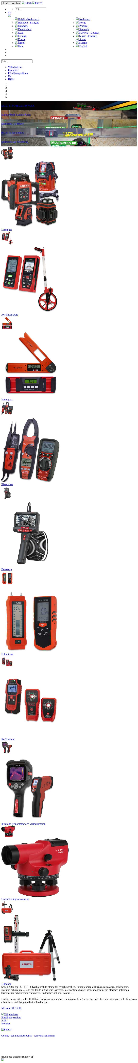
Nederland (84, 19)
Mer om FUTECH (11, 1008)
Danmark (23, 25)
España (22, 36)
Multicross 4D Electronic (15, 141)
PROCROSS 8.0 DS (12, 132)
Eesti (20, 32)
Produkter (13, 70)
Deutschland (24, 29)
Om (10, 76)
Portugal (83, 25)
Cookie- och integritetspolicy (16, 1035)
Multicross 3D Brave (12, 123)
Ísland (21, 42)
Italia (20, 46)
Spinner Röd (8, 114)
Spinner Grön (23, 114)
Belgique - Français (28, 22)
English (83, 46)
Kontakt (5, 1023)
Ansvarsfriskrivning (44, 1035)
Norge (82, 22)
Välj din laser (15, 67)
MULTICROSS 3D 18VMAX (18, 105)
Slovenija (84, 29)
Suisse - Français (88, 36)
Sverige (83, 42)
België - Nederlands (28, 19)
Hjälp (11, 79)
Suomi (82, 39)
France (21, 39)
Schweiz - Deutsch (89, 32)
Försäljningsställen (18, 73)
